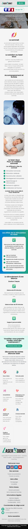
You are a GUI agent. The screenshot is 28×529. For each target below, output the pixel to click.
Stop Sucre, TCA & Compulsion (20, 395)
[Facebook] (8, 467)
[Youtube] (20, 467)
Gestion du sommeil (6, 414)
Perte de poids (20, 376)
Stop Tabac (6, 376)
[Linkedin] (16, 467)
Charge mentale (20, 414)
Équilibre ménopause (6, 433)
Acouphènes (6, 395)
